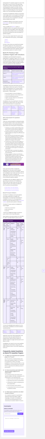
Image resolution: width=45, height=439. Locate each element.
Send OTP (20, 413)
